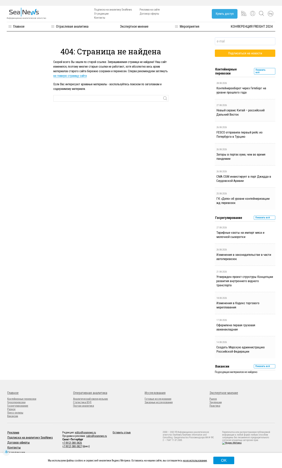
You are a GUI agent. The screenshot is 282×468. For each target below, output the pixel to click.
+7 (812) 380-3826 (72, 442)
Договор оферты (149, 13)
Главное (19, 26)
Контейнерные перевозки (21, 398)
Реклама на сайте (150, 9)
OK (224, 460)
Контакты (99, 17)
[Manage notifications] (6, 452)
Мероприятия (189, 26)
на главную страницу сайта (70, 76)
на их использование (195, 460)
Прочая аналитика (83, 405)
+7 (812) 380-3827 (72, 446)
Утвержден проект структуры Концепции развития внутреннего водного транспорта (244, 281)
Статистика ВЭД (82, 402)
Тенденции (215, 402)
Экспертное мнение (134, 26)
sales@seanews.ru (96, 435)
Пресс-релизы (15, 412)
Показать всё (261, 71)
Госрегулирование (17, 405)
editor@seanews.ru (85, 432)
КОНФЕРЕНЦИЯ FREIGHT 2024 (252, 26)
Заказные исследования (159, 402)
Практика (214, 405)
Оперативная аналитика (90, 393)
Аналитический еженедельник (90, 398)
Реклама (13, 432)
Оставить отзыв (122, 432)
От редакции (101, 13)
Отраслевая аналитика (72, 26)
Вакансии (12, 416)
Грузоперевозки (16, 402)
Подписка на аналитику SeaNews (113, 9)
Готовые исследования (158, 398)
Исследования (155, 393)
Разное (11, 409)
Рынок (213, 398)
